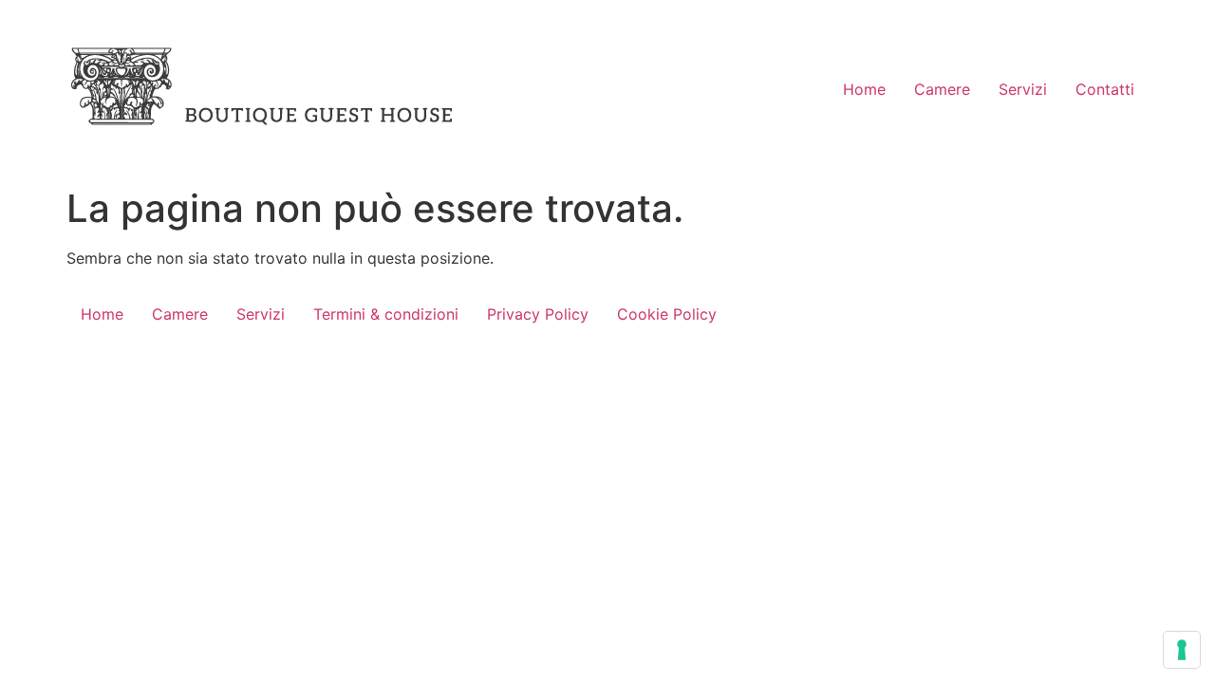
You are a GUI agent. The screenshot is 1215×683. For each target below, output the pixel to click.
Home (864, 89)
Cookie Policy (667, 314)
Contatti (1104, 89)
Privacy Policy (538, 314)
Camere (942, 89)
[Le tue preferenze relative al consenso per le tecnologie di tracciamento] (1182, 650)
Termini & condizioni (385, 314)
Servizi (1023, 89)
